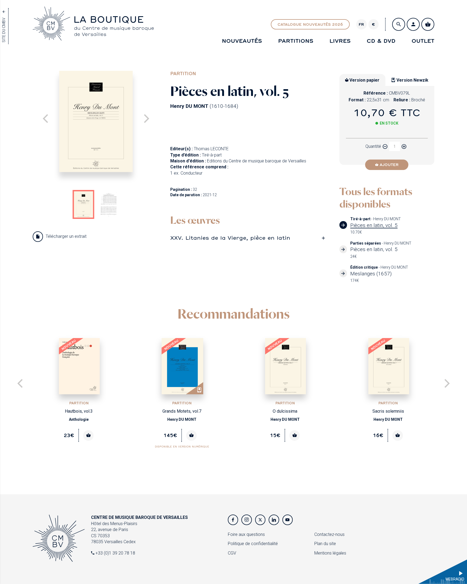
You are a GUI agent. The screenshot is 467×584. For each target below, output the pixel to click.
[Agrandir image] (96, 121)
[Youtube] (287, 520)
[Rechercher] (398, 24)
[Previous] (20, 384)
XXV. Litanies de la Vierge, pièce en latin (230, 237)
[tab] (249, 238)
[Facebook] (233, 520)
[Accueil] (93, 35)
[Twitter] (260, 520)
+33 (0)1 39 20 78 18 (114, 553)
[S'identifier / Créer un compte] (413, 24)
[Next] (145, 119)
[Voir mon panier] (427, 24)
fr (361, 24)
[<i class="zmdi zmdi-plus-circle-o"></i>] (404, 146)
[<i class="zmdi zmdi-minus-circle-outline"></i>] (385, 146)
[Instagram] (246, 520)
